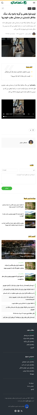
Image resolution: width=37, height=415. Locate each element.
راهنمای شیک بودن (28, 371)
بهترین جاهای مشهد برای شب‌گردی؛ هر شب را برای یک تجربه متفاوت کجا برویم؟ (13, 224)
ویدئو (29, 8)
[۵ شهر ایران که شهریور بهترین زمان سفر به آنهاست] (30, 215)
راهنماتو (10, 398)
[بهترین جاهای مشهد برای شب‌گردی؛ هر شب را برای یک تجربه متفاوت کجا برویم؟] (30, 224)
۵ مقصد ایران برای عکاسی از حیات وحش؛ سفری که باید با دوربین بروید (13, 206)
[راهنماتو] (18, 2)
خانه (34, 8)
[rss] (21, 411)
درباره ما (31, 383)
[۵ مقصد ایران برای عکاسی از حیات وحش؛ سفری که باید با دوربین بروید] (30, 206)
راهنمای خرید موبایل (28, 362)
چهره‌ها (32, 374)
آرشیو (32, 389)
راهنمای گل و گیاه (29, 342)
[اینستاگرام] (18, 411)
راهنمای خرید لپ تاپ (28, 365)
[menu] (34, 2)
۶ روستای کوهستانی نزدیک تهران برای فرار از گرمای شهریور (18, 286)
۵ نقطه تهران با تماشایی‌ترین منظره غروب (23, 303)
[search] (3, 3)
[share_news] (3, 8)
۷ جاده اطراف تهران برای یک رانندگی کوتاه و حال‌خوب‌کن (18, 289)
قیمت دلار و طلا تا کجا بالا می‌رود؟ (20, 76)
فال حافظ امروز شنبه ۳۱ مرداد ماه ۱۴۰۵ (23, 313)
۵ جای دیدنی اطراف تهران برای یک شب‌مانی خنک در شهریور (20, 308)
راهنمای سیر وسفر (29, 335)
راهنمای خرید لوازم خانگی (26, 368)
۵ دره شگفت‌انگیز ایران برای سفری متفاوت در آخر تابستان (18, 293)
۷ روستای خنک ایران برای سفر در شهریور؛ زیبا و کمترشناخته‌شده (21, 298)
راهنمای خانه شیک (28, 339)
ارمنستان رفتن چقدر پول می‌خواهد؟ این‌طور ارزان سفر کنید (18, 317)
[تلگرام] (15, 411)
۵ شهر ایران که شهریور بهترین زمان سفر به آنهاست (13, 215)
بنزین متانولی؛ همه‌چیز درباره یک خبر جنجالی (17, 72)
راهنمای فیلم (30, 345)
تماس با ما (30, 386)
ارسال (6, 188)
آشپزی (32, 348)
